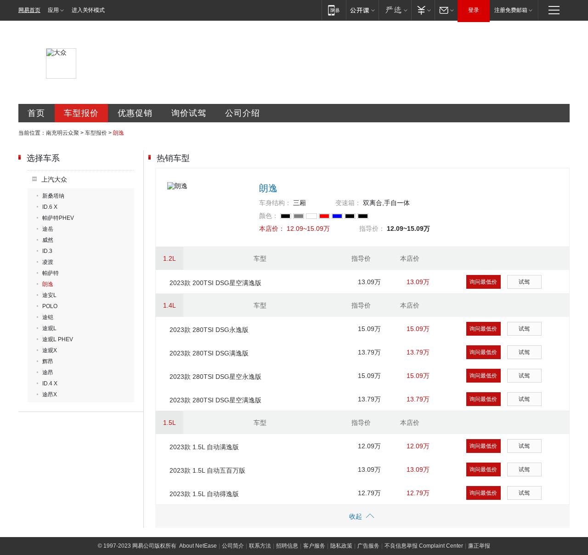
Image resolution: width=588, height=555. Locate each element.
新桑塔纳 (53, 196)
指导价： (372, 228)
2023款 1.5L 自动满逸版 (204, 447)
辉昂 (47, 361)
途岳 (47, 229)
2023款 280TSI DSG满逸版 (209, 353)
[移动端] (334, 10)
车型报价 (81, 113)
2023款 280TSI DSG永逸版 (209, 329)
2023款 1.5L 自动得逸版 (204, 494)
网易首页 (29, 10)
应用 (53, 10)
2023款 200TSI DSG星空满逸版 (215, 282)
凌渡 (47, 262)
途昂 (47, 372)
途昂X (49, 394)
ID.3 (47, 251)
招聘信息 (287, 546)
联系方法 (260, 546)
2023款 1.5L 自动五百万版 (207, 470)
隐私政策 (341, 546)
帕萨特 (50, 273)
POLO (49, 306)
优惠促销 (135, 113)
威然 (47, 240)
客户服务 (314, 546)
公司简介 (233, 546)
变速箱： (348, 202)
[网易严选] (395, 10)
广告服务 (368, 546)
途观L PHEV (57, 339)
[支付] (423, 10)
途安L (49, 295)
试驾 (524, 282)
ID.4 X (49, 383)
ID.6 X (49, 207)
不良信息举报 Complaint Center (423, 546)
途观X (49, 350)
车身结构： (275, 202)
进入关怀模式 (88, 10)
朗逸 (47, 284)
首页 (36, 113)
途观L (49, 328)
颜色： (268, 215)
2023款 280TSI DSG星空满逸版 (215, 400)
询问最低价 (483, 282)
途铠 (47, 317)
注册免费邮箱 (510, 10)
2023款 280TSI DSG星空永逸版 (215, 376)
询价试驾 (188, 113)
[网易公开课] (362, 10)
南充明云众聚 (62, 133)
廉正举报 (479, 546)
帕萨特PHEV (58, 218)
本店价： (272, 228)
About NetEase (198, 546)
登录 (473, 10)
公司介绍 (242, 113)
